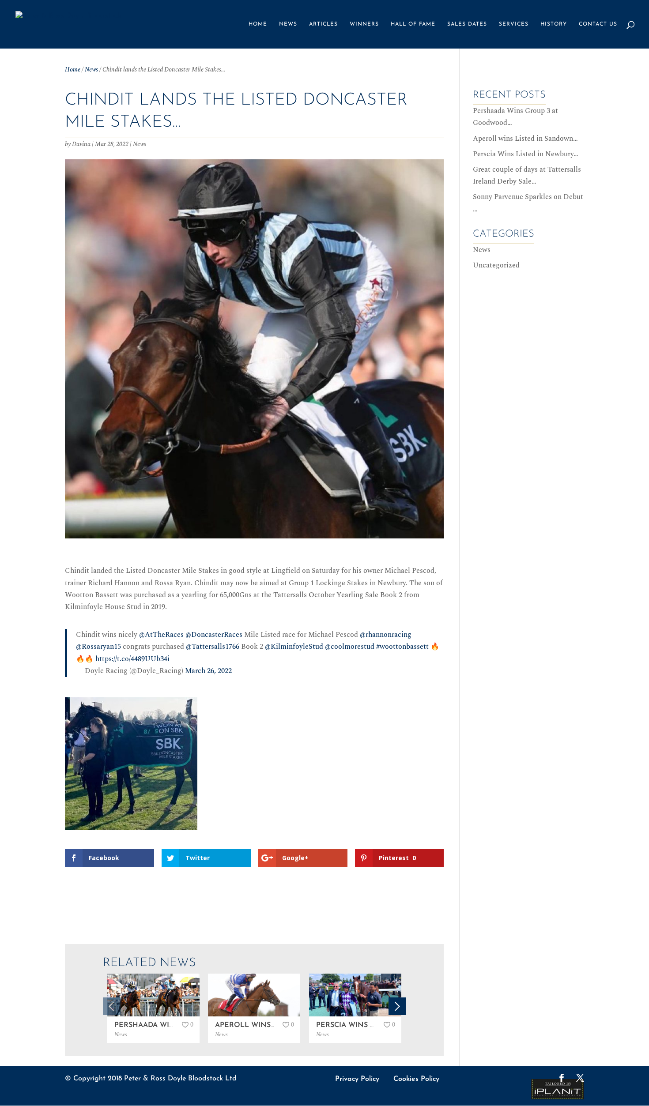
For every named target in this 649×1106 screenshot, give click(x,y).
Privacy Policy (357, 1079)
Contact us (598, 24)
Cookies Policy (416, 1079)
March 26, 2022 (208, 671)
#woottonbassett (402, 646)
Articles (323, 24)
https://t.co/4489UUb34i (132, 659)
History (553, 24)
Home (258, 24)
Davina (81, 144)
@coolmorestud (349, 646)
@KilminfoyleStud (294, 646)
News (288, 24)
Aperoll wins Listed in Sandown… (525, 138)
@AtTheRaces (161, 634)
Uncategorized (496, 265)
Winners (364, 24)
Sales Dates (467, 24)
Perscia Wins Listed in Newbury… (525, 154)
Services (513, 24)
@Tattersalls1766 (212, 646)
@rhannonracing (385, 634)
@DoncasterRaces (213, 634)
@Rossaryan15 (98, 646)
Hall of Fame (413, 24)
